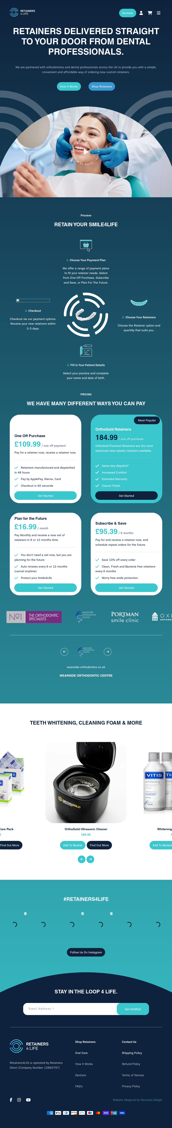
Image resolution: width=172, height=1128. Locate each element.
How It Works (69, 86)
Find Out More (99, 845)
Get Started (45, 495)
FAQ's (79, 1086)
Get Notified (133, 1009)
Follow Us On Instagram (86, 952)
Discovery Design (151, 1100)
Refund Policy (131, 1064)
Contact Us (129, 1042)
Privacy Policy (131, 1086)
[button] (64, 652)
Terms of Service (133, 1075)
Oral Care (81, 1053)
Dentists (127, 13)
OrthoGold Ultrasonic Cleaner (86, 829)
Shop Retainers (102, 86)
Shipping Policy (132, 1053)
